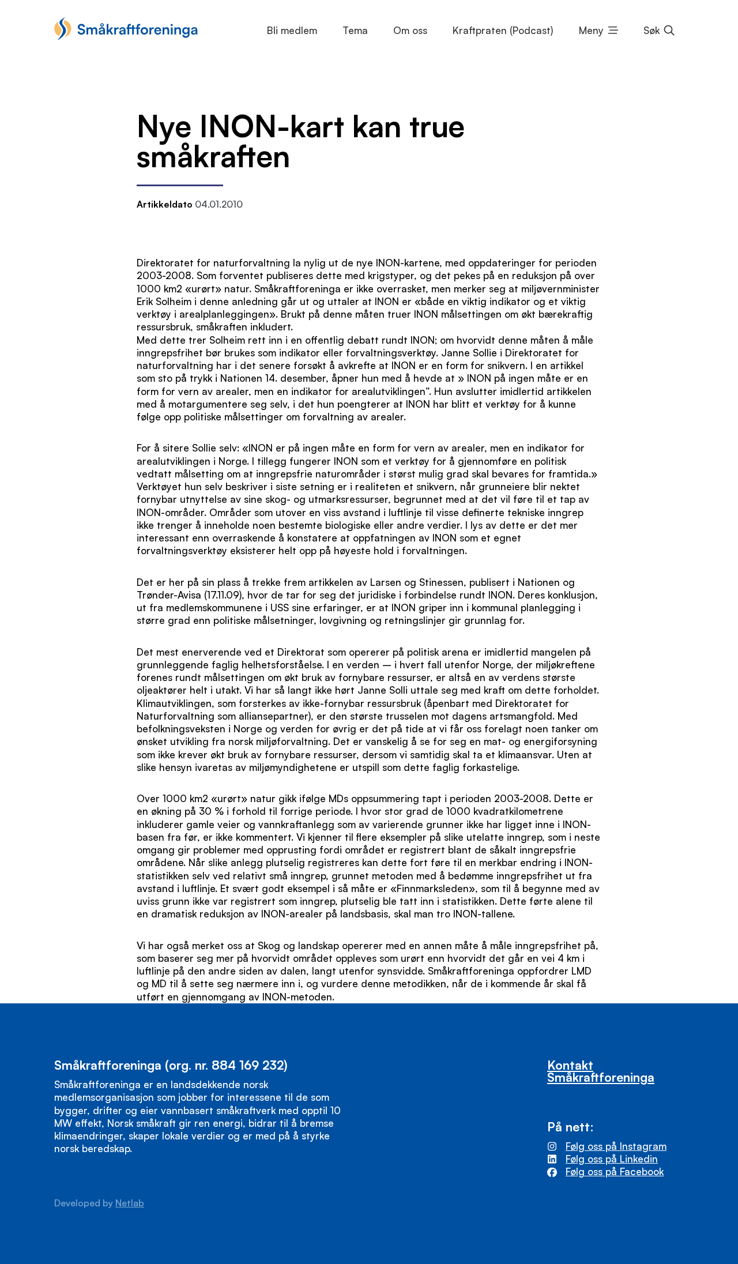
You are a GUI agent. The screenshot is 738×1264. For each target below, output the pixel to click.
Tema (355, 30)
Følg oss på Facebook (615, 1171)
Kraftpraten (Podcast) (503, 30)
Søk (651, 30)
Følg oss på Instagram (616, 1146)
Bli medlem (292, 30)
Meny (591, 30)
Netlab (129, 1203)
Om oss (410, 30)
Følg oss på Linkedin (612, 1159)
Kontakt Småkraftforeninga (600, 1071)
